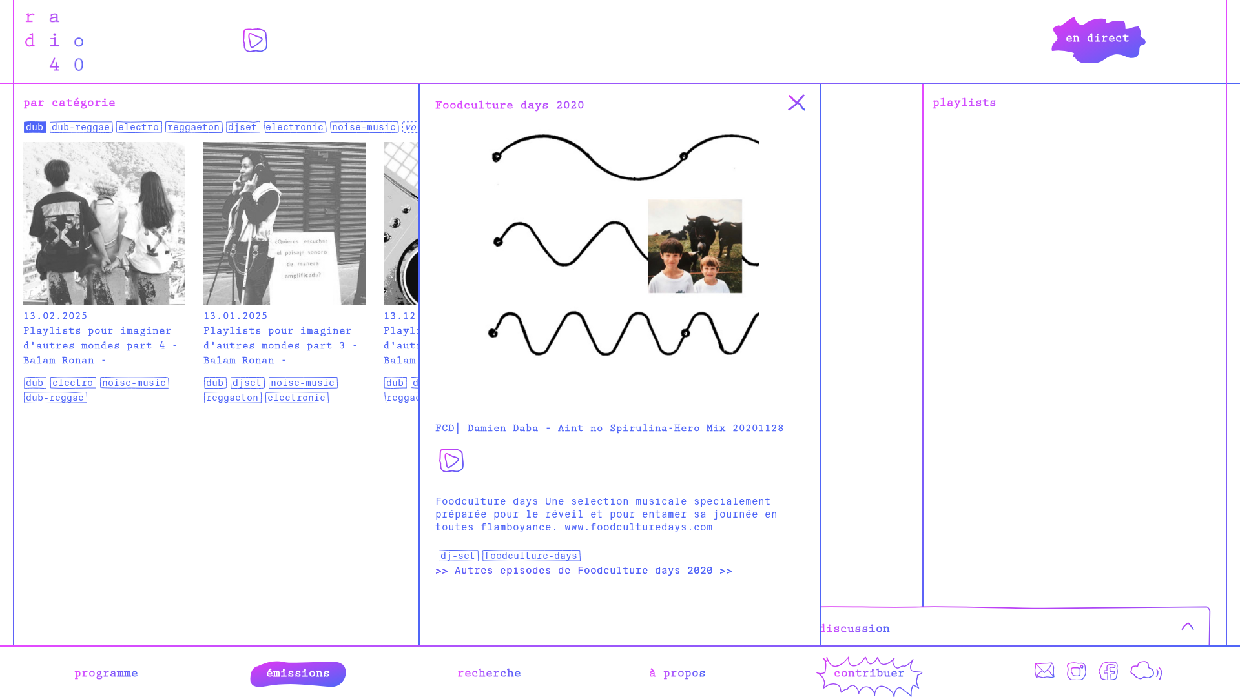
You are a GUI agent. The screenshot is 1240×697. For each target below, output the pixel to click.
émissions (298, 672)
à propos (677, 672)
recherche (489, 672)
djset (242, 127)
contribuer (869, 672)
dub (34, 127)
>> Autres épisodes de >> (583, 570)
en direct (1098, 37)
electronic (294, 127)
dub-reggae (81, 127)
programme (106, 672)
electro (138, 127)
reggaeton (193, 127)
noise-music (364, 127)
